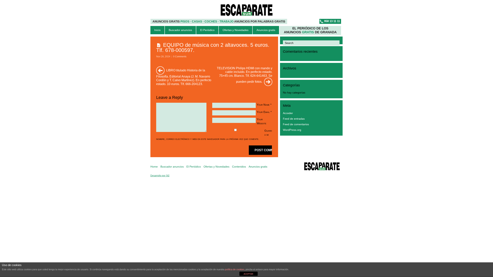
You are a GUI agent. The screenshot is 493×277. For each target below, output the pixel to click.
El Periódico (207, 30)
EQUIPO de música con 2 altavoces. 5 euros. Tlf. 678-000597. (212, 47)
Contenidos (239, 166)
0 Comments (179, 56)
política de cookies (234, 269)
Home (154, 166)
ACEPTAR (248, 274)
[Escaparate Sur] (322, 167)
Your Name (263, 104)
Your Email (263, 111)
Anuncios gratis (266, 30)
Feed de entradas (294, 118)
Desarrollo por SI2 (159, 175)
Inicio (157, 30)
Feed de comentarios (296, 124)
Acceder (288, 113)
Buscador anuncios (180, 30)
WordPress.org (292, 129)
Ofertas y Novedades (235, 30)
